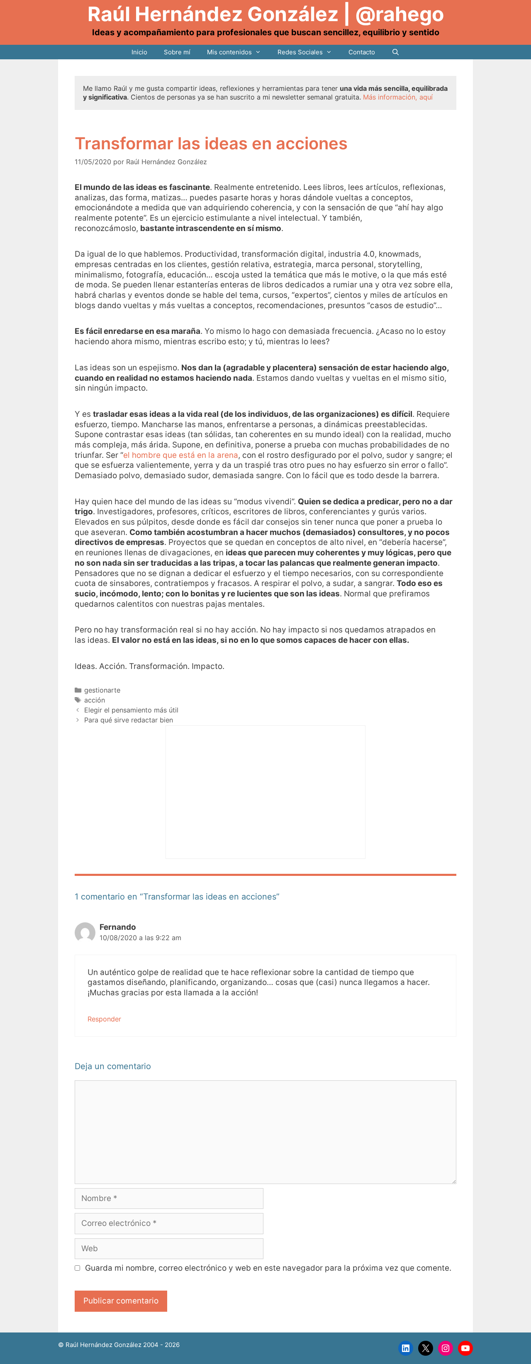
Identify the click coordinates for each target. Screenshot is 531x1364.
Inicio (139, 52)
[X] (425, 1348)
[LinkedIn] (405, 1348)
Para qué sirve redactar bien (128, 720)
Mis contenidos (229, 52)
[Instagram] (445, 1348)
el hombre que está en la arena (180, 455)
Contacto (361, 52)
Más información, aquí (398, 97)
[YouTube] (465, 1348)
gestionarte (102, 690)
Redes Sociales (300, 52)
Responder (104, 1019)
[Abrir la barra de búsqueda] (395, 52)
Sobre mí (177, 52)
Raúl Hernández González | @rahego (266, 14)
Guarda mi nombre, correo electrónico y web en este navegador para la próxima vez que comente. (268, 1268)
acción (94, 700)
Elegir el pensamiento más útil (131, 710)
